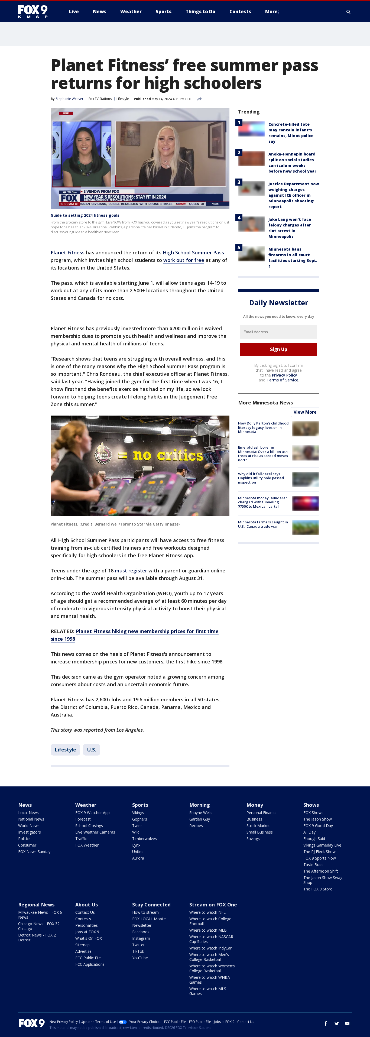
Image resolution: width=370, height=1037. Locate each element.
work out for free (183, 260)
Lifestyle (122, 98)
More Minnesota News (265, 402)
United (138, 851)
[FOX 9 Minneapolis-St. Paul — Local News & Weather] (36, 11)
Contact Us (85, 912)
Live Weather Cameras (95, 832)
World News (29, 825)
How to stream (145, 912)
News (25, 805)
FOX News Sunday (34, 851)
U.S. (91, 749)
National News (31, 819)
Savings (253, 838)
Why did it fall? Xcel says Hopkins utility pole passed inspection (261, 477)
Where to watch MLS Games (207, 991)
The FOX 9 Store (317, 889)
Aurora (138, 858)
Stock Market (258, 825)
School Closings (89, 825)
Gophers (139, 819)
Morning (199, 805)
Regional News (36, 904)
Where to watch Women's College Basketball (212, 968)
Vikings (138, 812)
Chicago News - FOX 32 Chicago (39, 926)
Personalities (86, 925)
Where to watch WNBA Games (209, 980)
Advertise (83, 951)
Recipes (196, 825)
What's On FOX (88, 938)
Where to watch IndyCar (210, 948)
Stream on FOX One (213, 904)
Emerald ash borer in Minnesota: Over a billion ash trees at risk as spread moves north (263, 453)
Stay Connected (151, 904)
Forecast (83, 819)
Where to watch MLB (208, 930)
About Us (86, 904)
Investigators (29, 832)
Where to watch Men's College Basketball (209, 957)
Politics (24, 838)
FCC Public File (88, 957)
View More (305, 412)
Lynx (136, 845)
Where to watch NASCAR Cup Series (211, 939)
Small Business (259, 832)
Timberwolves (144, 838)
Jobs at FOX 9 (87, 931)
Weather (85, 805)
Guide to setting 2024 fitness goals (85, 215)
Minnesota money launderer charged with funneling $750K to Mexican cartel (262, 502)
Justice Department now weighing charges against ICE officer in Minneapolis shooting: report (293, 195)
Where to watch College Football (210, 921)
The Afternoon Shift (320, 871)
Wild (135, 832)
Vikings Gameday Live (322, 845)
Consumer (27, 845)
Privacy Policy (284, 375)
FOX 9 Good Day (318, 825)
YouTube (140, 957)
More (271, 11)
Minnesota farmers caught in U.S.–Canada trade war (263, 524)
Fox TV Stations (100, 98)
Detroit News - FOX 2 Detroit (37, 937)
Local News (28, 812)
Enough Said (314, 838)
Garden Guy (199, 819)
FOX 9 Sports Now (319, 858)
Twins (137, 825)
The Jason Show (317, 819)
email (347, 1023)
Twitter (138, 944)
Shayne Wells (200, 812)
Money (254, 805)
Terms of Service (282, 380)
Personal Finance (261, 812)
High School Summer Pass (193, 252)
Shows (311, 805)
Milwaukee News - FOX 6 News (40, 915)
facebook (326, 1023)
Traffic (81, 838)
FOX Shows (313, 812)
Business (254, 819)
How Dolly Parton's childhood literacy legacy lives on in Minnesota (263, 427)
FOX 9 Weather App (92, 812)
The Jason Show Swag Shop (322, 880)
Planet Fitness (68, 252)
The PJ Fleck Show (319, 851)
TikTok (138, 951)
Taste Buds (313, 864)
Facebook (141, 931)
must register (131, 570)
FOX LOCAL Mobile (149, 918)
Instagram (141, 938)
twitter (336, 1023)
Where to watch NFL (207, 912)
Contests (83, 918)
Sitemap (82, 944)
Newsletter (141, 925)
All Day (309, 832)
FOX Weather (87, 845)
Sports (140, 805)
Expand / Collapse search (348, 12)
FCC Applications (90, 964)
